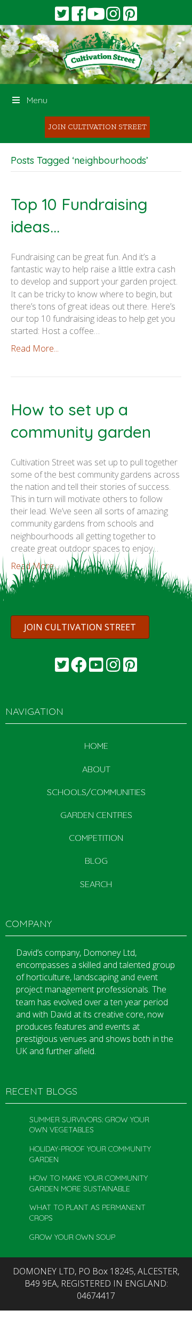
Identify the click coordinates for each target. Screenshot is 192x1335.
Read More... (35, 348)
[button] (62, 14)
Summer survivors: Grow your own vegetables (89, 1125)
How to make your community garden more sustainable (88, 1183)
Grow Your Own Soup (72, 1237)
